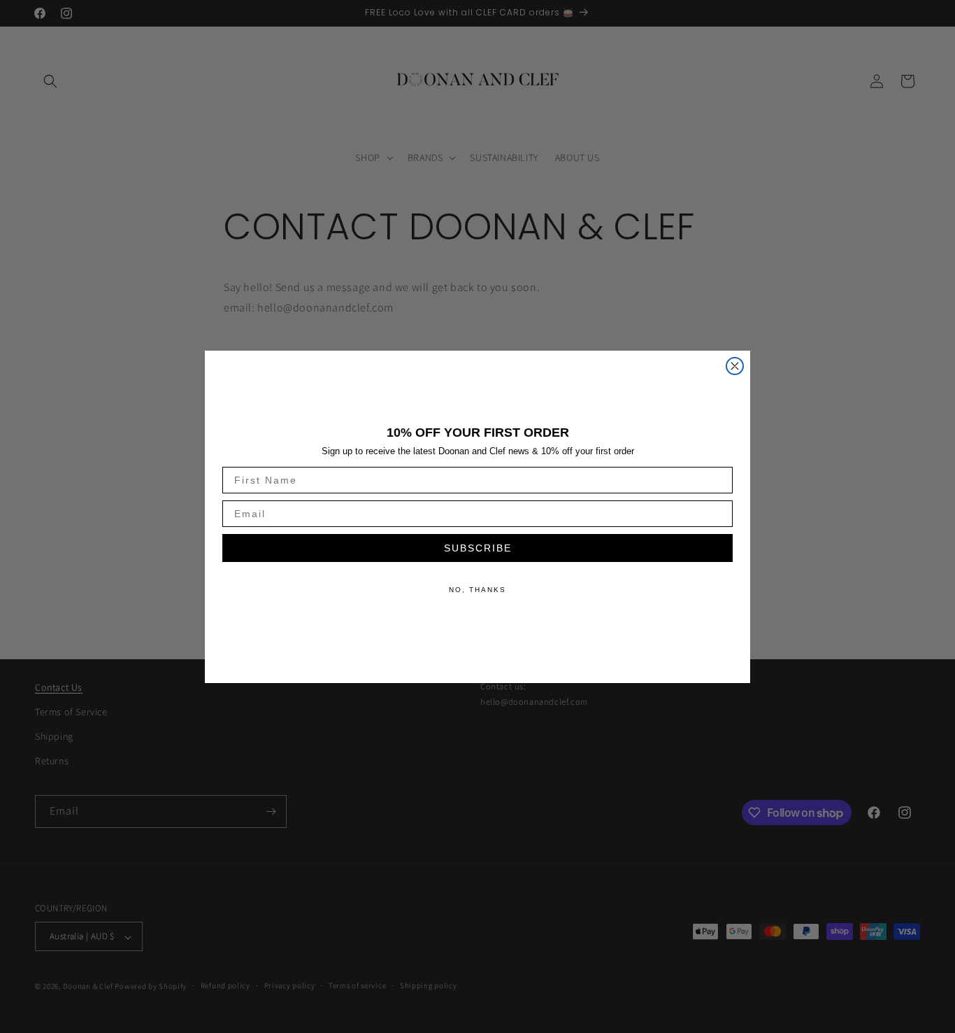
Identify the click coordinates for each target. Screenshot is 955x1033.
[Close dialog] (734, 366)
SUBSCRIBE (478, 548)
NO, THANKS (477, 589)
